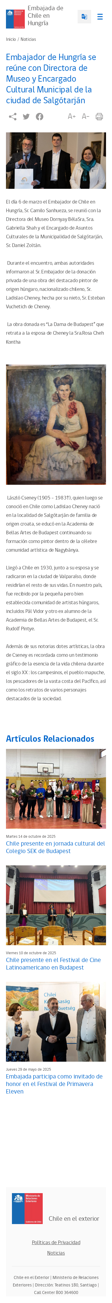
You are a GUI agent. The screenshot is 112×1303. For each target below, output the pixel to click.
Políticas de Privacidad (56, 1243)
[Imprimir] (99, 116)
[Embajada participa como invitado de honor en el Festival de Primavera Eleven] (56, 1022)
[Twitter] (26, 116)
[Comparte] (12, 116)
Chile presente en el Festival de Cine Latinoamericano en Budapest (53, 964)
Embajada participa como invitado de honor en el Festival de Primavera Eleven (54, 1084)
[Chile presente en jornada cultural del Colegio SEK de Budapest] (56, 789)
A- (86, 116)
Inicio (11, 39)
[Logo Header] (15, 19)
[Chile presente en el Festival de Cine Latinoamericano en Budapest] (56, 905)
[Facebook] (39, 116)
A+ (72, 116)
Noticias (28, 39)
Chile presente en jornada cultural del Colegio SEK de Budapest (55, 847)
